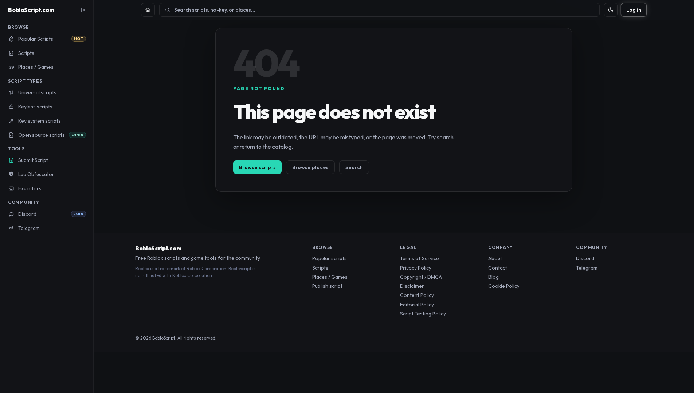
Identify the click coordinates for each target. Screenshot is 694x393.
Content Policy (417, 295)
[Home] (148, 10)
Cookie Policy (503, 286)
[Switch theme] (611, 10)
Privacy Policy (415, 268)
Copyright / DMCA (421, 277)
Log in (633, 10)
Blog (493, 277)
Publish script (327, 286)
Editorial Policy (417, 304)
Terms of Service (419, 258)
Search (354, 167)
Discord (585, 258)
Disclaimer (412, 286)
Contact (497, 268)
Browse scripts (257, 167)
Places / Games (330, 277)
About (495, 258)
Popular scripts (329, 258)
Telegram (586, 268)
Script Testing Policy (423, 313)
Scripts (320, 268)
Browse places (310, 167)
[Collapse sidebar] (83, 10)
